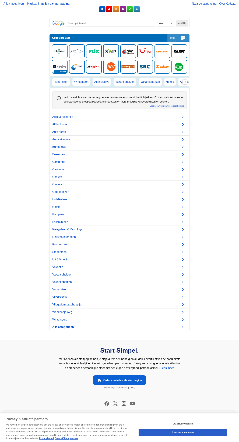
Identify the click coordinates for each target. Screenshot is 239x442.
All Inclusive (101, 81)
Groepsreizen (60, 191)
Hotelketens (59, 199)
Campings (58, 161)
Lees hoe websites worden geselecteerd (167, 106)
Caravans (58, 169)
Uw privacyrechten (183, 423)
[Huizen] (59, 66)
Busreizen (58, 154)
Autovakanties (61, 139)
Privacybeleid (46, 438)
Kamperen (58, 214)
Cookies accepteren (183, 432)
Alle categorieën (13, 3)
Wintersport (81, 81)
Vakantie (57, 267)
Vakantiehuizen (125, 81)
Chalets (57, 176)
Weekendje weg (62, 312)
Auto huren (59, 131)
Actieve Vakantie (62, 116)
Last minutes (60, 221)
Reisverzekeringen (64, 236)
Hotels (170, 81)
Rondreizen (61, 81)
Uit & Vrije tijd (60, 259)
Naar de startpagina (204, 3)
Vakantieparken (150, 81)
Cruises (57, 184)
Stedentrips (59, 251)
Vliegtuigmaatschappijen (67, 304)
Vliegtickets (59, 296)
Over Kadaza (227, 3)
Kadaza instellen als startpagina (48, 3)
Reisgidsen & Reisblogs (67, 229)
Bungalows (59, 146)
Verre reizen (59, 289)
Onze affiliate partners (66, 438)
